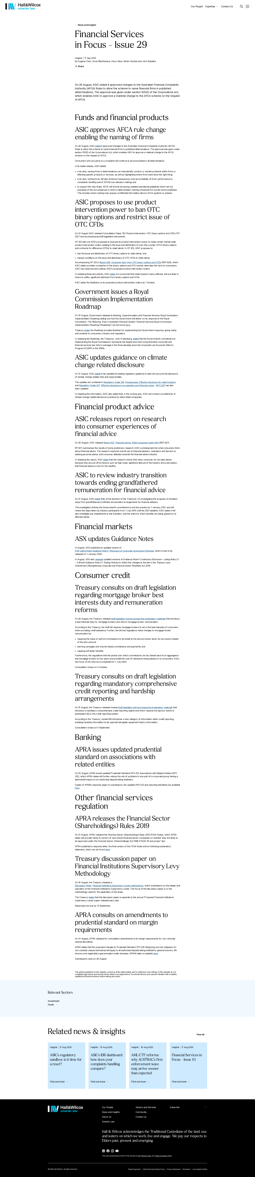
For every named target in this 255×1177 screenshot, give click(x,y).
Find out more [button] (57, 1081)
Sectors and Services (146, 1107)
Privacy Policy (146, 1156)
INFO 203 (160, 385)
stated (98, 146)
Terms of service (161, 1156)
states (112, 274)
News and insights (87, 25)
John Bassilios (149, 61)
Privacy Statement (173, 1169)
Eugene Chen (84, 61)
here (128, 325)
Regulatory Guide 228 (139, 382)
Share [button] (81, 66)
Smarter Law (108, 1121)
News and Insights (111, 1112)
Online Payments (134, 1169)
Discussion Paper (109, 885)
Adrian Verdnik (130, 61)
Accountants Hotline (200, 1169)
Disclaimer (186, 1169)
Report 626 (130, 262)
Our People (197, 6)
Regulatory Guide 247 (116, 385)
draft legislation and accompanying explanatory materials (138, 618)
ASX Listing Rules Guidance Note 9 (114, 551)
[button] (241, 6)
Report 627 (131, 442)
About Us (106, 1116)
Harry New (116, 61)
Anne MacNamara (101, 61)
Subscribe (174, 1107)
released (99, 559)
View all (200, 1034)
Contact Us (227, 6)
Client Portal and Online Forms (154, 1169)
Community (141, 1112)
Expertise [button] (210, 6)
